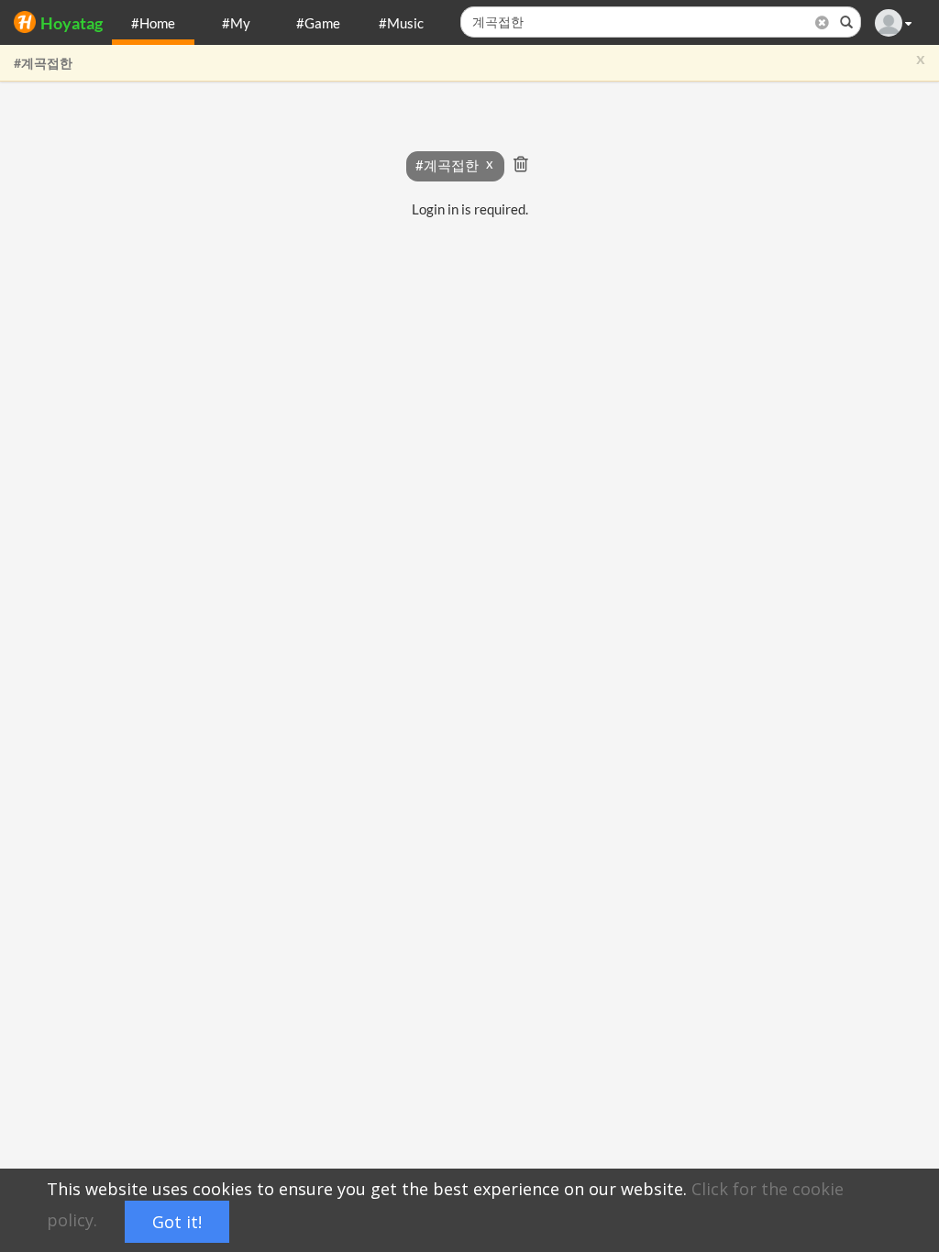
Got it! (177, 1222)
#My (236, 23)
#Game (318, 23)
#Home (153, 23)
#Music (401, 23)
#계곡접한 (43, 63)
